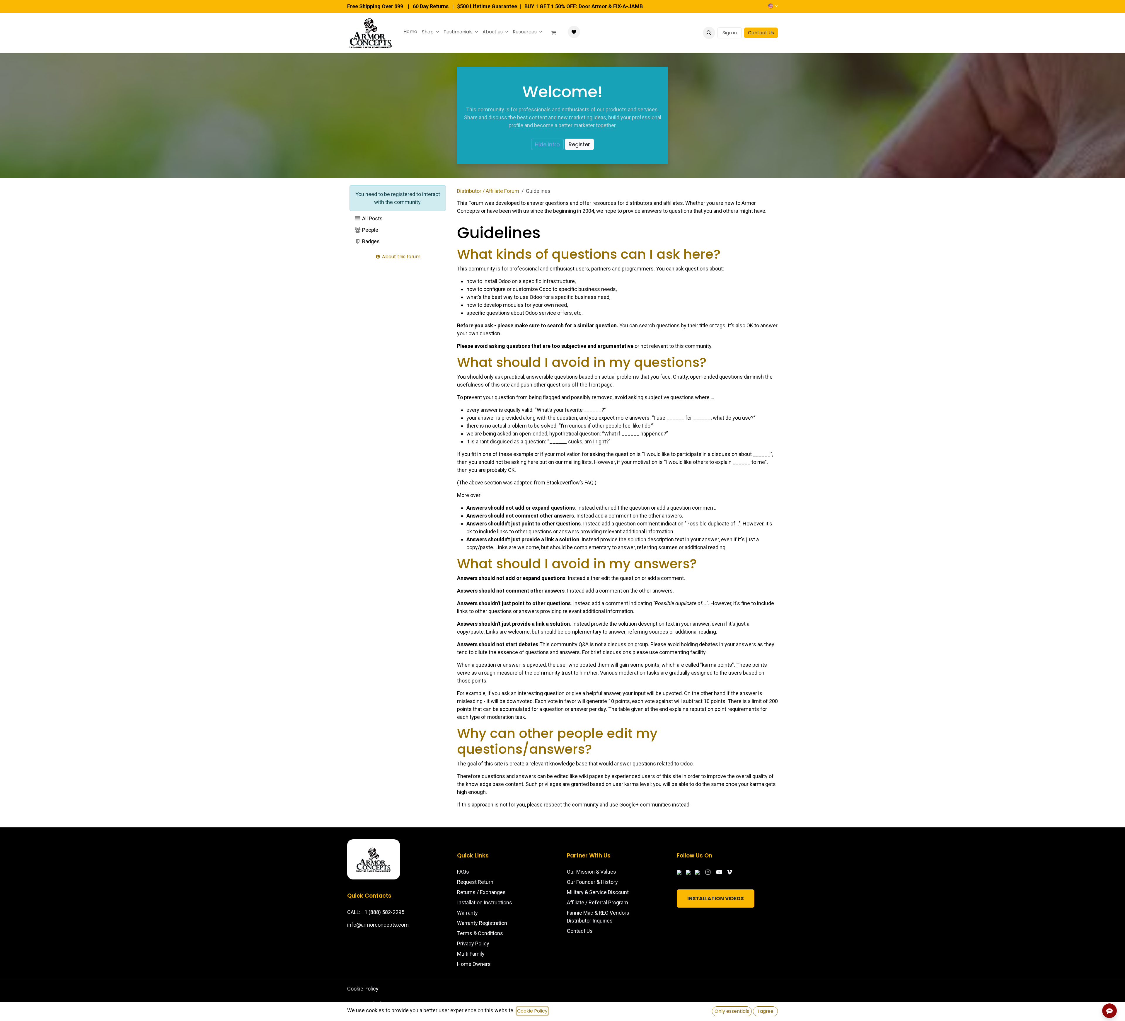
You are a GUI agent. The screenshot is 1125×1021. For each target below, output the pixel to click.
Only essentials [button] (732, 1011)
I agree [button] (765, 1011)
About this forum (400, 256)
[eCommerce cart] (556, 33)
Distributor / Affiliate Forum (488, 191)
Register (579, 144)
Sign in (729, 32)
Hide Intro (547, 144)
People (369, 230)
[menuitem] (410, 32)
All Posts (372, 218)
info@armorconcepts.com (378, 925)
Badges (370, 241)
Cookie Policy (363, 989)
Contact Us (761, 32)
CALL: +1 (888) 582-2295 (375, 912)
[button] (709, 33)
